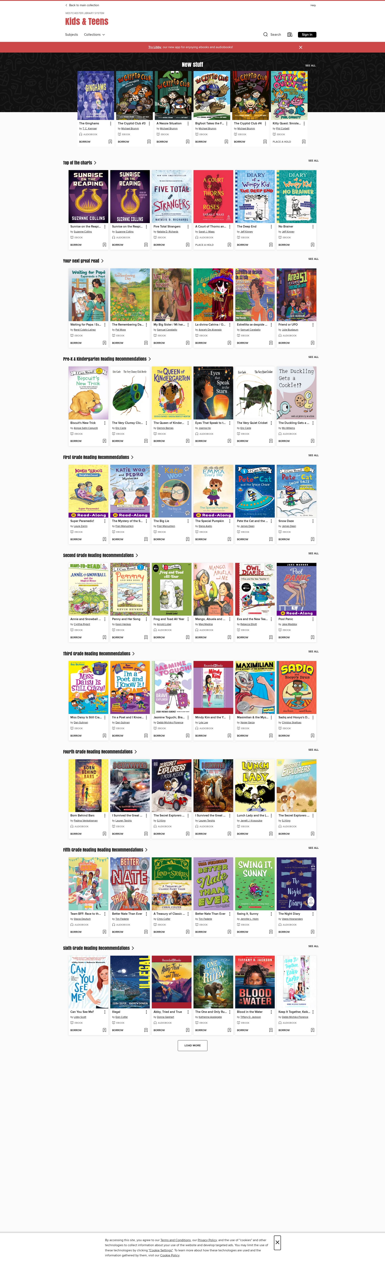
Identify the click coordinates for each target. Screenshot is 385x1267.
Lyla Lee (203, 722)
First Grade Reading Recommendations (96, 457)
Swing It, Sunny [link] (247, 914)
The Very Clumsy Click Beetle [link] (128, 423)
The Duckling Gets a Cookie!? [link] (295, 423)
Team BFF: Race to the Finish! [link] (86, 914)
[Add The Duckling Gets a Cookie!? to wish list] (312, 441)
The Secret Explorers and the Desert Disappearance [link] (295, 815)
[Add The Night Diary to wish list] (312, 932)
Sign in (307, 34)
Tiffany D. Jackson (250, 1017)
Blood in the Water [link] (249, 1012)
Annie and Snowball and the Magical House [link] (86, 619)
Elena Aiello (205, 526)
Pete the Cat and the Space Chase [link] (253, 521)
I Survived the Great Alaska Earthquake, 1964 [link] (128, 815)
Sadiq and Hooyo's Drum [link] (295, 717)
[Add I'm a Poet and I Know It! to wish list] (145, 736)
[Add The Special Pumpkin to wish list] (229, 539)
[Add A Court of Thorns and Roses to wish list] (229, 245)
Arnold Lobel (164, 624)
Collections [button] (93, 34)
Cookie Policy (169, 1255)
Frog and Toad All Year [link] (169, 619)
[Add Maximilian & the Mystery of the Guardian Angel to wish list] (270, 736)
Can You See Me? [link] (82, 1012)
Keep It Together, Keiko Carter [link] (295, 1012)
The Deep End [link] (246, 226)
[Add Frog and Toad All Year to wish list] (187, 637)
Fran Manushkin (125, 526)
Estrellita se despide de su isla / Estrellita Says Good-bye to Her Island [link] (253, 325)
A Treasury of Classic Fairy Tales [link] (170, 914)
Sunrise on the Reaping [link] (86, 226)
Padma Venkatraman (86, 820)
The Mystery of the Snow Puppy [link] (128, 521)
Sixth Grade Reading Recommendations (97, 948)
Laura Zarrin (80, 526)
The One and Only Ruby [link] (211, 1012)
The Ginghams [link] (89, 123)
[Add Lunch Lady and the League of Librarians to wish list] (270, 834)
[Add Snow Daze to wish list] (312, 539)
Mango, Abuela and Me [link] (211, 619)
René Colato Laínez (85, 329)
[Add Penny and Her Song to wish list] (145, 637)
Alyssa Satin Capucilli (86, 428)
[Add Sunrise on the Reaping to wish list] (104, 245)
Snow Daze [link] (286, 521)
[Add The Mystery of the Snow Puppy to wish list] (145, 539)
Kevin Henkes (123, 624)
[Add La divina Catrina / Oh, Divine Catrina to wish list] (229, 343)
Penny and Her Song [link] (126, 619)
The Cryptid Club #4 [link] (248, 123)
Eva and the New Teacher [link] (253, 619)
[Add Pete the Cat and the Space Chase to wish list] (270, 539)
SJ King (161, 820)
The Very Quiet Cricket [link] (252, 423)
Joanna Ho (205, 428)
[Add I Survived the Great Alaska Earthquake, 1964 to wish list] (145, 834)
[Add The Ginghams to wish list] (110, 142)
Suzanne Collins (83, 231)
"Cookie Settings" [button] (161, 1250)
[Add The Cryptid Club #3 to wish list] (148, 142)
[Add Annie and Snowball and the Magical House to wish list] (104, 637)
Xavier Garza (247, 722)
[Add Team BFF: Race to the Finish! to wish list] (104, 932)
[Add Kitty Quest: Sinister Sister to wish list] (303, 142)
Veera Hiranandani (292, 919)
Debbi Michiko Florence (170, 722)
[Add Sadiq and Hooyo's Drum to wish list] (312, 736)
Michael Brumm (130, 128)
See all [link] (310, 65)
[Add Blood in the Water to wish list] (270, 1030)
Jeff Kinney (246, 231)
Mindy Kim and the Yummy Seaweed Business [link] (211, 717)
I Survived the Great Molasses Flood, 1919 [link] (211, 815)
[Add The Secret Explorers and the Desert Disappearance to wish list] (312, 834)
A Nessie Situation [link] (169, 123)
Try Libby (154, 47)
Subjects (71, 34)
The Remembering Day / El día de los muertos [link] (128, 325)
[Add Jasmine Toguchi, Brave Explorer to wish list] (187, 736)
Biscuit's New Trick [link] (83, 423)
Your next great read (81, 261)
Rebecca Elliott (248, 624)
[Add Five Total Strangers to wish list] (187, 245)
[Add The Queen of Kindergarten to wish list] (187, 441)
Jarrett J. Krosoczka (251, 820)
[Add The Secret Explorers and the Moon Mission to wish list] (187, 834)
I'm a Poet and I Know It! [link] (128, 717)
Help (313, 5)
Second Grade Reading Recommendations (99, 555)
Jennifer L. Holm (249, 919)
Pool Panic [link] (286, 619)
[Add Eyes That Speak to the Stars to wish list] (229, 441)
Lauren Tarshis (124, 820)
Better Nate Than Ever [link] (127, 914)
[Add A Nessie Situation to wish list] (187, 142)
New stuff (192, 64)
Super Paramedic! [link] (82, 521)
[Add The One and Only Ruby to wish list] (229, 1030)
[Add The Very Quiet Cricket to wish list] (270, 441)
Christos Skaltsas (291, 722)
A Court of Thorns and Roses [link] (211, 226)
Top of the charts (78, 162)
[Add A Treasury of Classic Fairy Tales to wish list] (187, 932)
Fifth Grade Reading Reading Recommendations (103, 850)
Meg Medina (206, 624)
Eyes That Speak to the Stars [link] (211, 423)
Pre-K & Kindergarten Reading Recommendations (105, 359)
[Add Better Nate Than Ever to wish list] (145, 932)
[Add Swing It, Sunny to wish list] (270, 932)
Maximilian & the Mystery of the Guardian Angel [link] (253, 717)
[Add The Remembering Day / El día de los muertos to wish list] (145, 343)
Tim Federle (122, 919)
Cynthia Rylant (82, 624)
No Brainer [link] (286, 226)
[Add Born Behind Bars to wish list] (104, 834)
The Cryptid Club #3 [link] (132, 123)
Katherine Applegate (210, 1017)
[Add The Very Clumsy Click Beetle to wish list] (145, 441)
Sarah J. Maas (207, 231)
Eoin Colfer (122, 1017)
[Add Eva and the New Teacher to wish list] (270, 637)
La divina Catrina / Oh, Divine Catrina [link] (211, 325)
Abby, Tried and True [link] (168, 1012)
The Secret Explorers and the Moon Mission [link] (170, 815)
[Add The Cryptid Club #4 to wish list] (264, 142)
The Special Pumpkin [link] (209, 521)
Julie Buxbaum (290, 329)
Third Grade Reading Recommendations (97, 653)
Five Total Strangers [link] (167, 226)
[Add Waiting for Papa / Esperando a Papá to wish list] (104, 343)
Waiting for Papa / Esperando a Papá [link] (86, 325)
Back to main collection (83, 5)
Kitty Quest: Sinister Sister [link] (287, 123)
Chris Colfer (163, 919)
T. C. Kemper (90, 128)
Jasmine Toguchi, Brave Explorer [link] (170, 717)
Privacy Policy (207, 1240)
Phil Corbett (282, 128)
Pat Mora (121, 329)
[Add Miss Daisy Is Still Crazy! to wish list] (104, 736)
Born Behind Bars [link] (82, 815)
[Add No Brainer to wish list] (312, 245)
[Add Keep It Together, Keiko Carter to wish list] (312, 1030)
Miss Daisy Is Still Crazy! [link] (86, 717)
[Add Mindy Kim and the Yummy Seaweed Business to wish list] (229, 736)
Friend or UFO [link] (288, 325)
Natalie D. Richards (167, 231)
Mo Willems (288, 428)
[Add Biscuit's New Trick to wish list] (104, 441)
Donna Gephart (165, 1017)
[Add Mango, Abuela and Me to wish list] (229, 637)
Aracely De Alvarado (210, 329)
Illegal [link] (116, 1012)
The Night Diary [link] (289, 914)
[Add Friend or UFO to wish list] (312, 343)
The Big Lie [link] (161, 521)
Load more (192, 1045)
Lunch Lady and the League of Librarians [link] (253, 815)
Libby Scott (80, 1017)
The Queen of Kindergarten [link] (170, 423)
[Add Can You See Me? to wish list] (104, 1030)
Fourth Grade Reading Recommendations (98, 751)
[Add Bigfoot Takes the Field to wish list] (226, 142)
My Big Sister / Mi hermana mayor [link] (170, 325)
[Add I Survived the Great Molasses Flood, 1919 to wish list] (229, 834)
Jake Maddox (289, 624)
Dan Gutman (81, 722)
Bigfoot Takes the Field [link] (210, 123)
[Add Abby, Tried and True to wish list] (187, 1030)
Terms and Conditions (175, 1240)
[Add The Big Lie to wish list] (187, 539)
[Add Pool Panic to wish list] (312, 637)
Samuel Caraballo (167, 329)
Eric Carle (121, 428)
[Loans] (290, 35)
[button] (271, 35)
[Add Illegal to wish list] (145, 1030)
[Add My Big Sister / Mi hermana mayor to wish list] (187, 343)
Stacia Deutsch (82, 919)
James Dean (247, 526)
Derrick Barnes (165, 428)
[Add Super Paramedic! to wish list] (104, 539)
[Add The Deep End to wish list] (270, 245)
